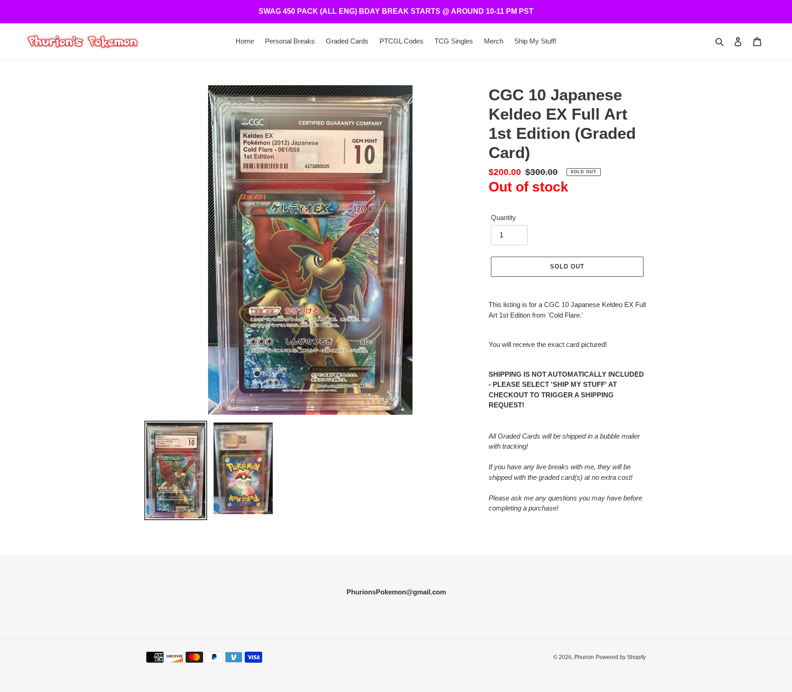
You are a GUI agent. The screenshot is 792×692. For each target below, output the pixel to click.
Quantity (503, 217)
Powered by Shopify (621, 657)
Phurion (584, 657)
